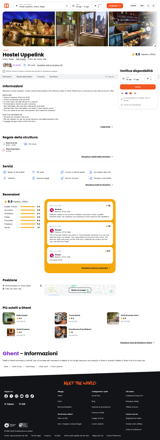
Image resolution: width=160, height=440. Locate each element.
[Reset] (66, 5)
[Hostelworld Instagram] (16, 396)
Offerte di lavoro (132, 407)
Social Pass (96, 396)
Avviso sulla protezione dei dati (16, 436)
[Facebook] (6, 396)
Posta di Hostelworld (133, 429)
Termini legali (36, 436)
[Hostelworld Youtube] (22, 396)
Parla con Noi (63, 418)
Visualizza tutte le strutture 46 (49, 65)
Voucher (57, 436)
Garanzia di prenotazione (101, 407)
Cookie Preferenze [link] (113, 436)
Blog (93, 401)
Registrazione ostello (133, 418)
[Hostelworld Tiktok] (32, 396)
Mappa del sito (97, 436)
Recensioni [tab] (54, 77)
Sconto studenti (97, 424)
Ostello (5, 50)
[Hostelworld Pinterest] (27, 396)
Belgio (11, 59)
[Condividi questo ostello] (155, 46)
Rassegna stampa (132, 401)
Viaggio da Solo (98, 418)
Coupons (47, 436)
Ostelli (60, 396)
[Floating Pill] (148, 29)
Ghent (5, 59)
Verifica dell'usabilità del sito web (76, 436)
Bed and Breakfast (65, 407)
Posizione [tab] (41, 77)
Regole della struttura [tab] (24, 77)
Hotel (60, 401)
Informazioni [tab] (7, 77)
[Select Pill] (148, 6)
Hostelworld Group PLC (134, 396)
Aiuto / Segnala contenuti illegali (69, 424)
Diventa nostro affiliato (134, 424)
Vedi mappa (21, 59)
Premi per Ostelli (98, 412)
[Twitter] (11, 396)
